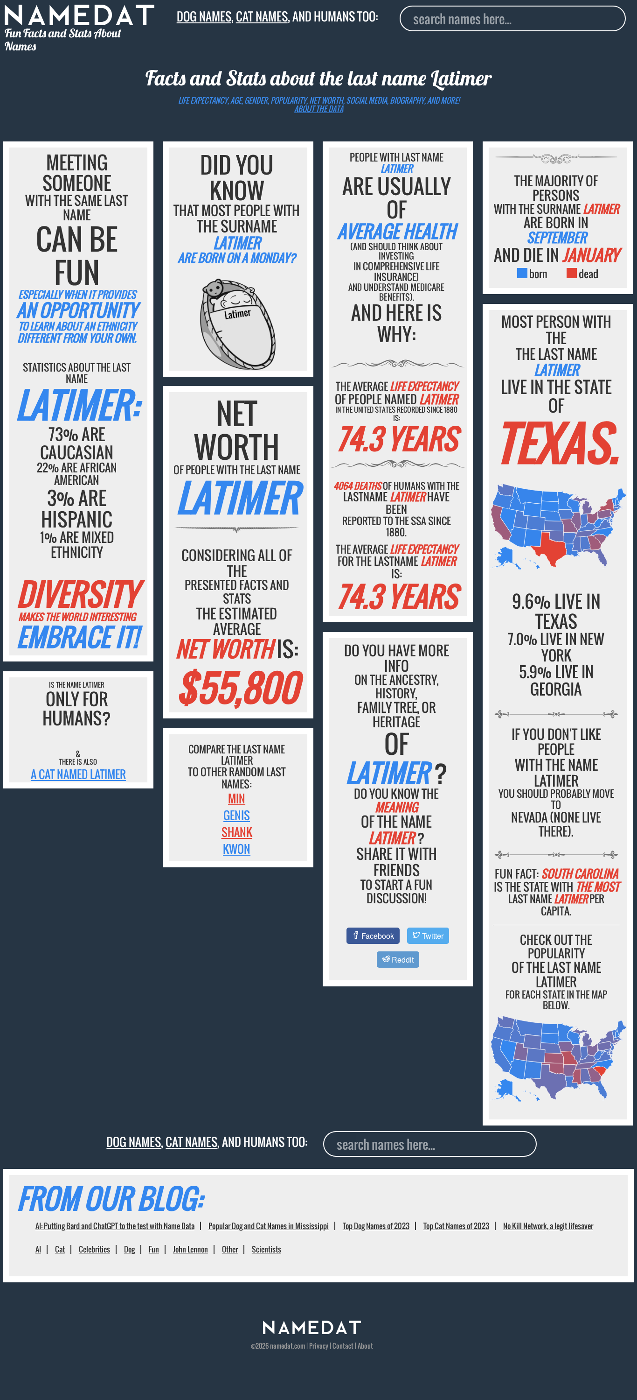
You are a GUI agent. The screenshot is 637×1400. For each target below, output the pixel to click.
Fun (154, 1249)
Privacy (318, 1346)
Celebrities (94, 1249)
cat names (262, 16)
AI (38, 1249)
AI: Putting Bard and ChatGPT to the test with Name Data (114, 1225)
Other (230, 1249)
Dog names (204, 16)
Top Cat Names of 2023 (456, 1225)
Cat (60, 1249)
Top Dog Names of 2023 (376, 1225)
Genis (236, 815)
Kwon (236, 848)
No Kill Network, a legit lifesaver (548, 1225)
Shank (237, 831)
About (365, 1346)
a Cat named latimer (78, 774)
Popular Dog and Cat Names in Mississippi (268, 1225)
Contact (342, 1346)
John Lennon (190, 1249)
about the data (318, 108)
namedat (281, 1346)
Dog (129, 1249)
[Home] (312, 1331)
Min (236, 798)
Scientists (266, 1249)
